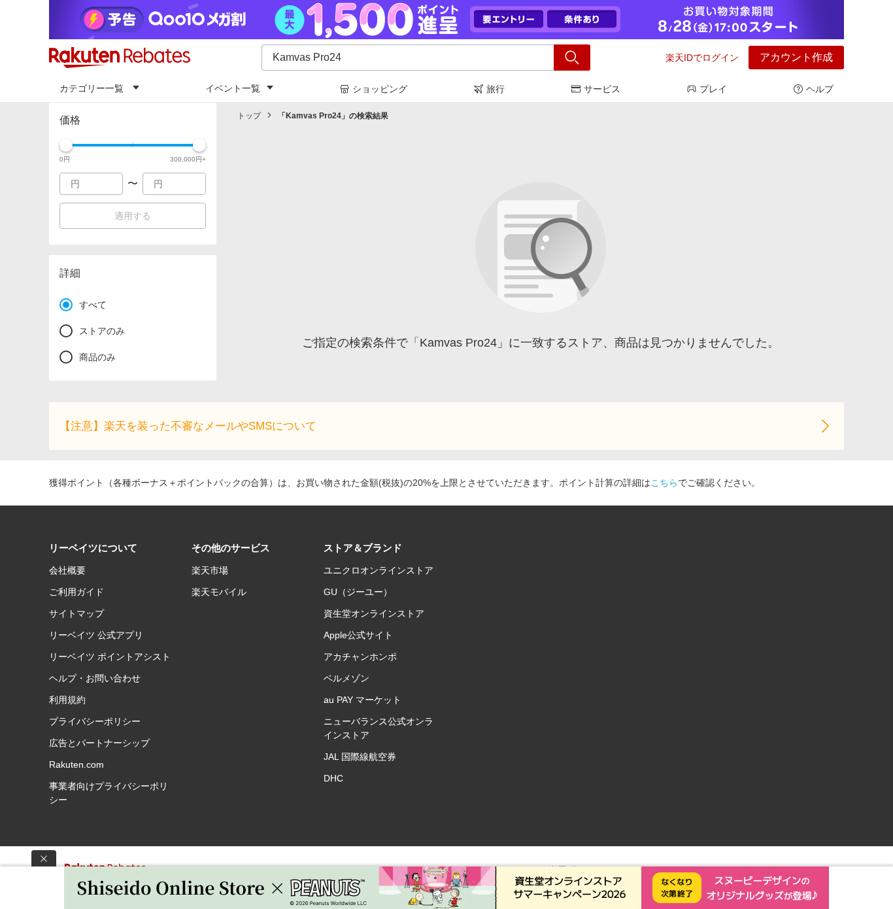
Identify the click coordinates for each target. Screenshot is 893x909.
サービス (602, 89)
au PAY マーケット (362, 700)
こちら (664, 482)
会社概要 (67, 570)
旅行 (495, 89)
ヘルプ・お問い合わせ (95, 678)
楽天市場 (210, 570)
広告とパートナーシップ (99, 743)
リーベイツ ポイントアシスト (110, 656)
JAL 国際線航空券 (360, 756)
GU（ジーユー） (358, 592)
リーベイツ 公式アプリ (96, 635)
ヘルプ (820, 89)
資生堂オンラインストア (374, 613)
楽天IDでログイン (702, 57)
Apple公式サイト (358, 635)
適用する (132, 216)
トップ (249, 115)
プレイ (713, 89)
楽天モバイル (219, 592)
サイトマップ (76, 613)
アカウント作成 (796, 57)
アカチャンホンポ (360, 656)
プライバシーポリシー (95, 721)
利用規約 (67, 700)
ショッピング (379, 89)
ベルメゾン (346, 678)
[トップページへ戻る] (119, 57)
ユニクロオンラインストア (378, 570)
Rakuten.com (76, 764)
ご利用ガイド (76, 592)
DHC (333, 778)
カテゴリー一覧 (91, 88)
